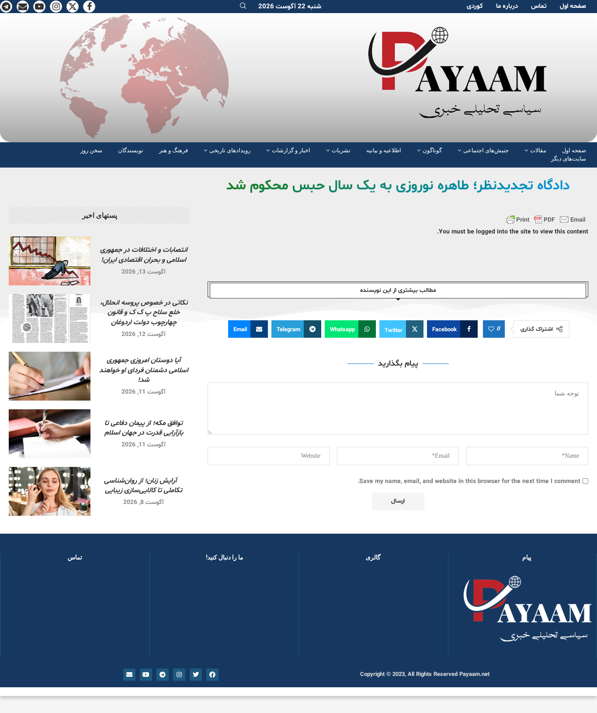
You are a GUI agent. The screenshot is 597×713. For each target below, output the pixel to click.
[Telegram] (6, 6)
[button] (319, 613)
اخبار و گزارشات (291, 150)
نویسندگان (130, 150)
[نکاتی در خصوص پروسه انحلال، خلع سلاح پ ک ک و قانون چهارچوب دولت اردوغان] (49, 318)
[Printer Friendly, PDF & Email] (545, 219)
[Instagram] (56, 6)
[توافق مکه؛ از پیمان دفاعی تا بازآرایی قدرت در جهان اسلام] (49, 433)
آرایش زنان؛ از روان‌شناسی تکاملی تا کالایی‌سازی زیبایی (144, 485)
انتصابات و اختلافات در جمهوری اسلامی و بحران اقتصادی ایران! (143, 254)
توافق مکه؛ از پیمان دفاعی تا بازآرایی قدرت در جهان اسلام (143, 428)
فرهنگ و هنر (173, 150)
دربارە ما (507, 6)
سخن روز (91, 150)
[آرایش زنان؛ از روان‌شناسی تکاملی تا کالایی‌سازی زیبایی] (49, 491)
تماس (539, 6)
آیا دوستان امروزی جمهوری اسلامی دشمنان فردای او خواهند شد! (143, 370)
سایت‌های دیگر (568, 159)
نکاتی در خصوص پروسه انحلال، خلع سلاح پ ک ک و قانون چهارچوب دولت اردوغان (143, 312)
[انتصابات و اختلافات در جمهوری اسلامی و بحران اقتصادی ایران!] (49, 261)
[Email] (23, 6)
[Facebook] (89, 6)
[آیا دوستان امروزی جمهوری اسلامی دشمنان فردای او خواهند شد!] (49, 376)
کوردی (475, 6)
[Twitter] (72, 6)
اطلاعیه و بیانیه (383, 150)
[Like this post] (491, 329)
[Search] (243, 7)
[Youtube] (39, 6)
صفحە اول (573, 6)
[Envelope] (129, 674)
